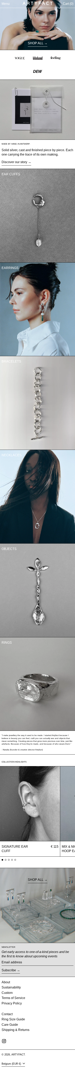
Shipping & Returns (15, 1030)
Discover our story (14, 162)
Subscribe (9, 970)
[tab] (2, 860)
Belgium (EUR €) (12, 1063)
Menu (6, 3)
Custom (7, 992)
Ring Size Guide (13, 1019)
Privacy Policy (12, 1003)
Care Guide (10, 1024)
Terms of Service (13, 998)
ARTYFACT (18, 1054)
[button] (68, 4)
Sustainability (11, 987)
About (6, 982)
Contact (7, 1014)
